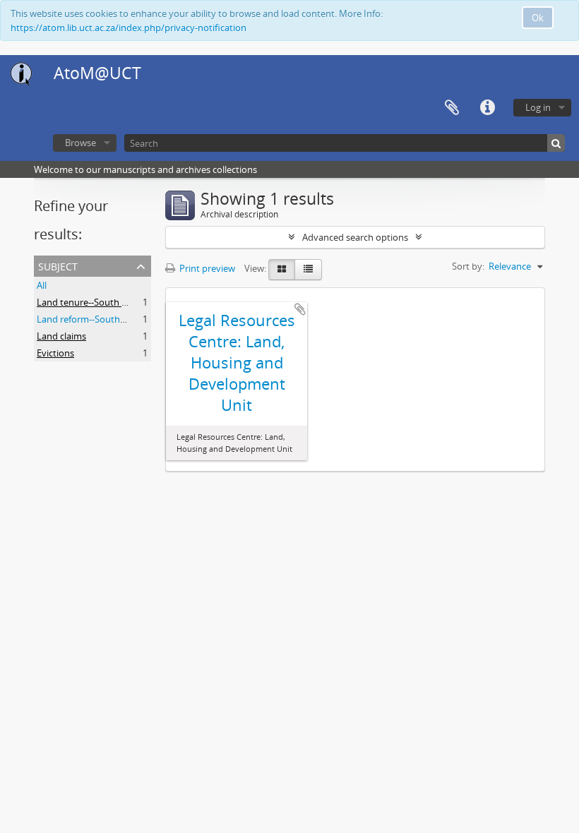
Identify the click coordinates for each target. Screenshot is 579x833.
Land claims (61, 336)
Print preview (206, 268)
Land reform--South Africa (91, 319)
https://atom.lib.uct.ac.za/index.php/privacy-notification (128, 27)
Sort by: (468, 266)
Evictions (55, 353)
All (42, 285)
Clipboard (452, 108)
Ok (538, 17)
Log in (538, 107)
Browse (80, 142)
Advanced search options (355, 237)
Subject (58, 265)
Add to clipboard (300, 309)
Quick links (487, 108)
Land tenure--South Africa (91, 302)
